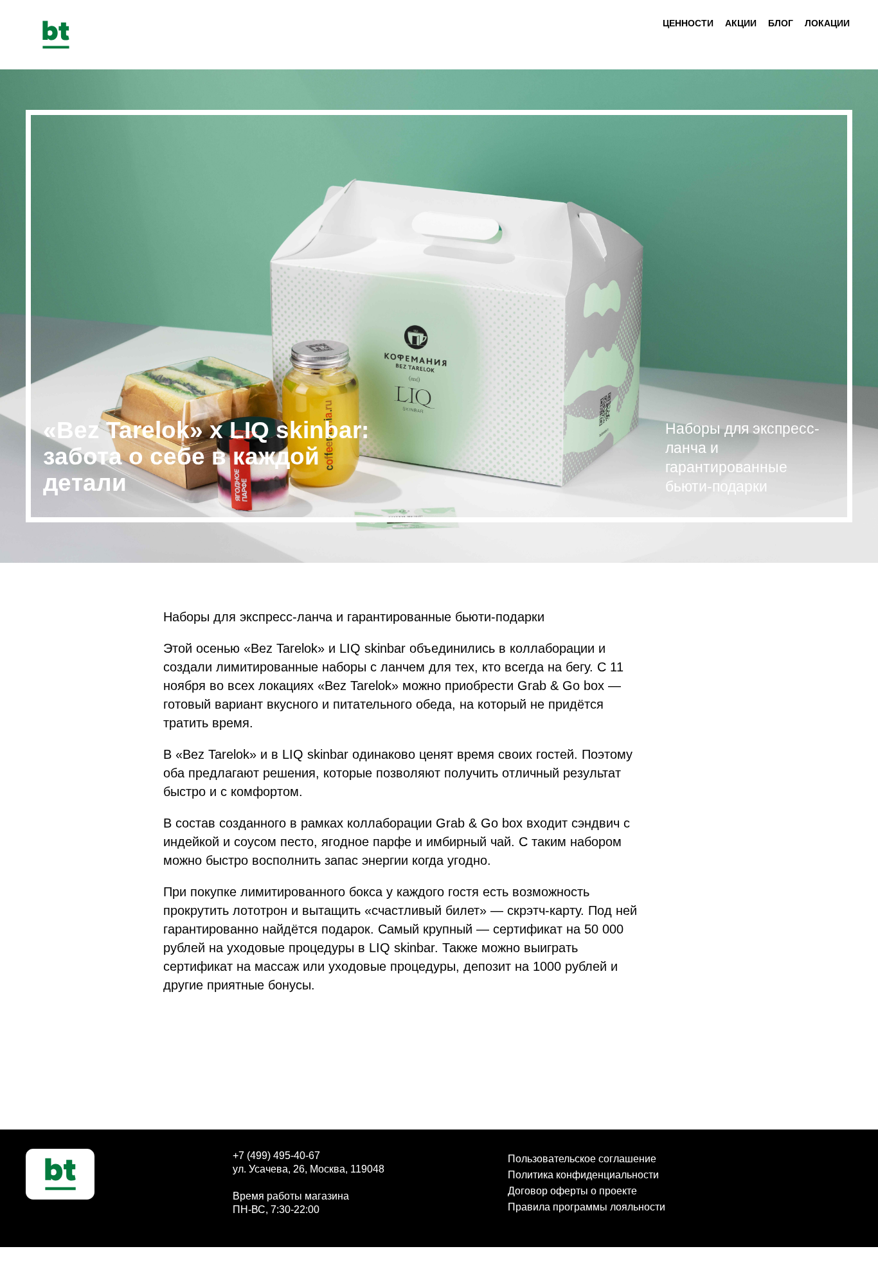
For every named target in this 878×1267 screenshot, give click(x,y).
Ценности (688, 23)
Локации (827, 23)
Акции (741, 23)
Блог (780, 23)
